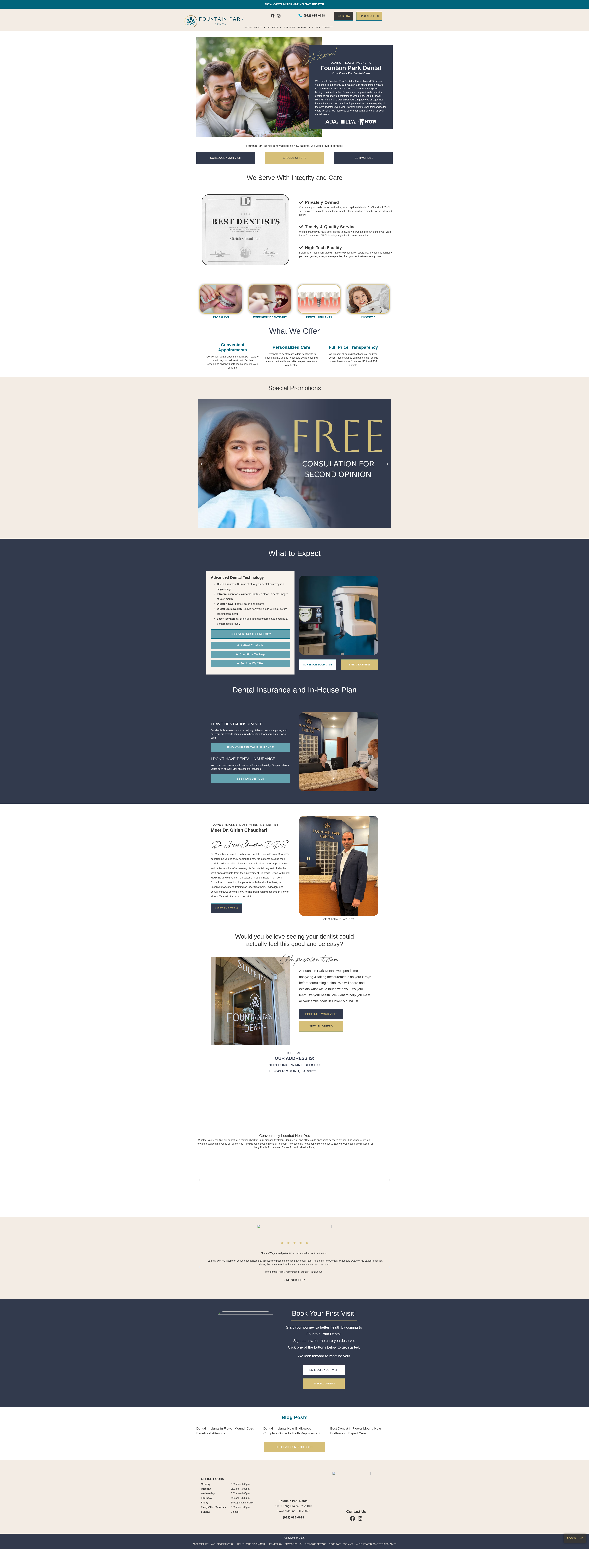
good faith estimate (341, 1544)
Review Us (303, 27)
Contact (327, 27)
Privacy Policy (293, 1544)
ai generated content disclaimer (376, 1544)
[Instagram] (278, 16)
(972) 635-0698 (293, 1517)
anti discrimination (222, 1544)
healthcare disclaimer (251, 1544)
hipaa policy (275, 1544)
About (258, 27)
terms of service (315, 1544)
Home (248, 27)
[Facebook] (272, 16)
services (289, 27)
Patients (273, 27)
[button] (201, 464)
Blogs (316, 27)
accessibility (200, 1544)
